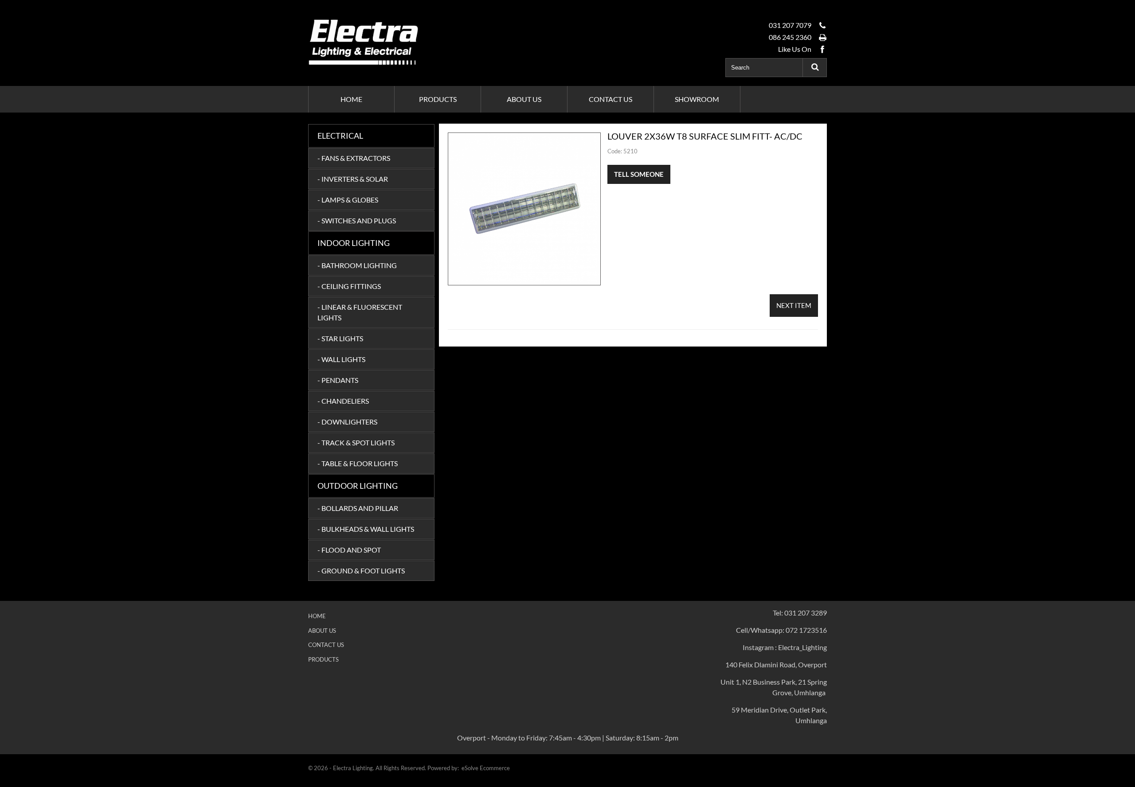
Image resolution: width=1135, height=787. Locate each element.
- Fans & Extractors (353, 158)
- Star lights (340, 338)
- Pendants (337, 380)
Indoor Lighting (353, 243)
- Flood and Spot (349, 549)
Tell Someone (639, 174)
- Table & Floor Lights (357, 463)
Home (317, 615)
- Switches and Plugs (356, 220)
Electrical (340, 135)
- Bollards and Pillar (357, 508)
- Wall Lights (341, 359)
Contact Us (326, 644)
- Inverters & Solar (352, 179)
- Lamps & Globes (347, 199)
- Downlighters (347, 421)
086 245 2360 (790, 37)
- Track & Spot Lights (356, 442)
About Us (322, 630)
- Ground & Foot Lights (361, 570)
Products (323, 659)
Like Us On (794, 49)
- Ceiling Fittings (349, 286)
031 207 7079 (790, 25)
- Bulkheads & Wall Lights (365, 529)
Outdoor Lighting (357, 486)
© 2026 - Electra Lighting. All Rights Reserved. (367, 767)
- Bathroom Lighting (357, 265)
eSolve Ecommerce (486, 767)
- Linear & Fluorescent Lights (359, 312)
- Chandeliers (343, 401)
